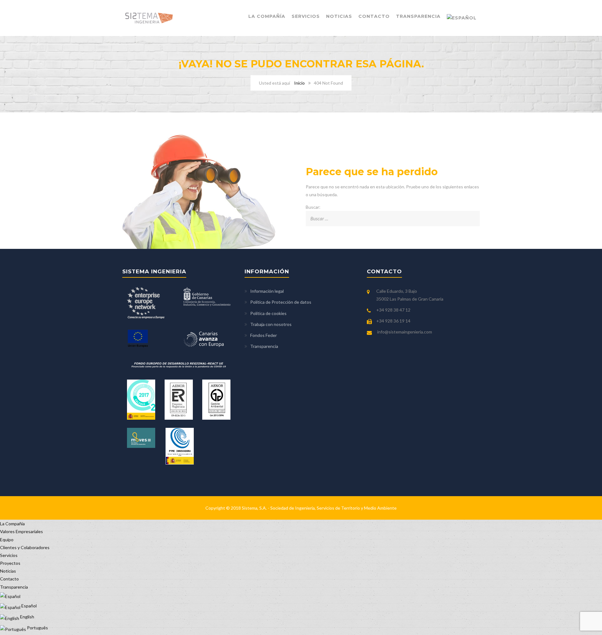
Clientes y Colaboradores (25, 547)
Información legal (267, 291)
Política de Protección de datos (280, 302)
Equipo (6, 539)
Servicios (306, 16)
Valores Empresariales (21, 531)
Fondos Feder (263, 335)
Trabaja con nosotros (271, 324)
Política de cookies (268, 313)
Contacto (374, 16)
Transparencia (418, 16)
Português (37, 627)
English (26, 616)
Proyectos (10, 563)
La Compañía (266, 16)
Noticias (339, 16)
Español (28, 605)
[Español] (462, 18)
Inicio (299, 83)
